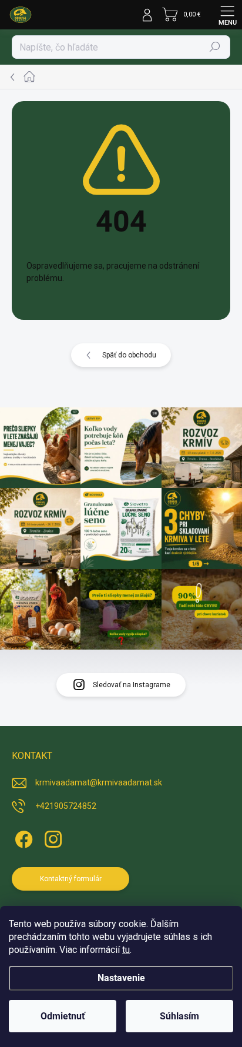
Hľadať (215, 47)
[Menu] (227, 14)
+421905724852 (65, 806)
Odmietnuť (63, 1016)
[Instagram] (51, 837)
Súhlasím (179, 1016)
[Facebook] (22, 837)
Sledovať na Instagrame (131, 685)
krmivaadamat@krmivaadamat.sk (98, 782)
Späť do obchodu (129, 355)
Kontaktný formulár (71, 879)
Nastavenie (121, 978)
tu (126, 949)
